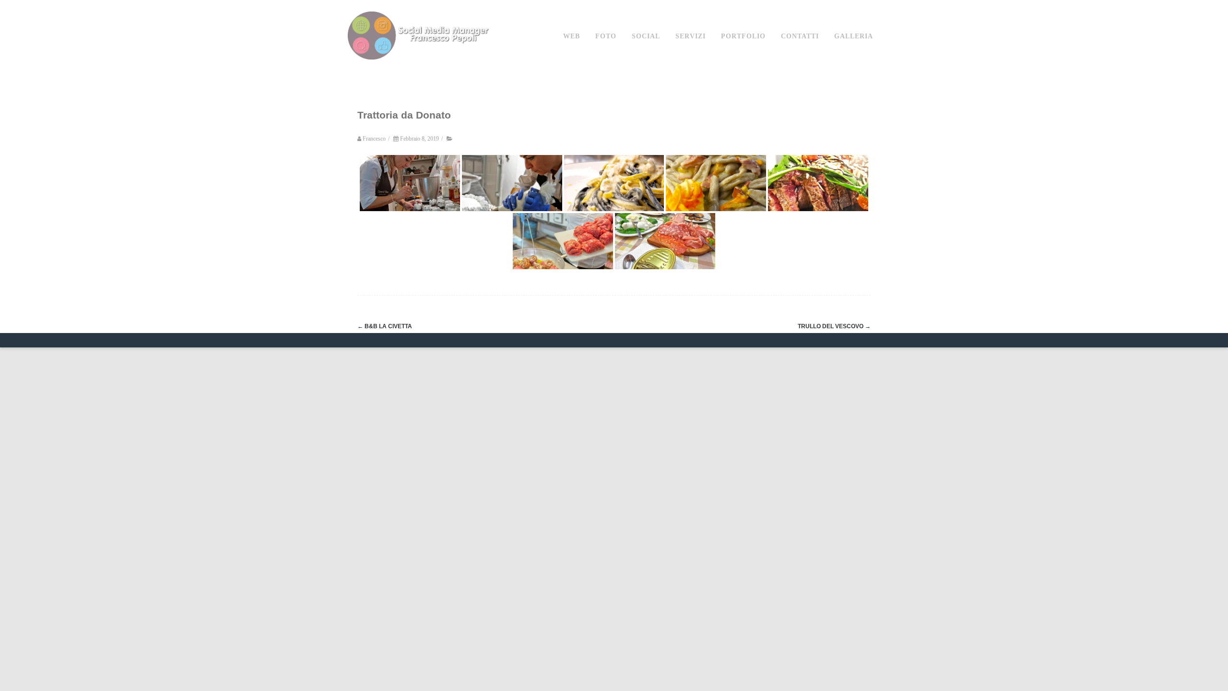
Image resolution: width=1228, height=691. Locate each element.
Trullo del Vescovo (834, 326)
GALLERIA (853, 36)
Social (646, 36)
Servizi (690, 36)
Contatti (800, 36)
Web (571, 36)
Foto (605, 36)
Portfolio (743, 36)
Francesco (374, 139)
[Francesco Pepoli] (420, 68)
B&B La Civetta (384, 326)
